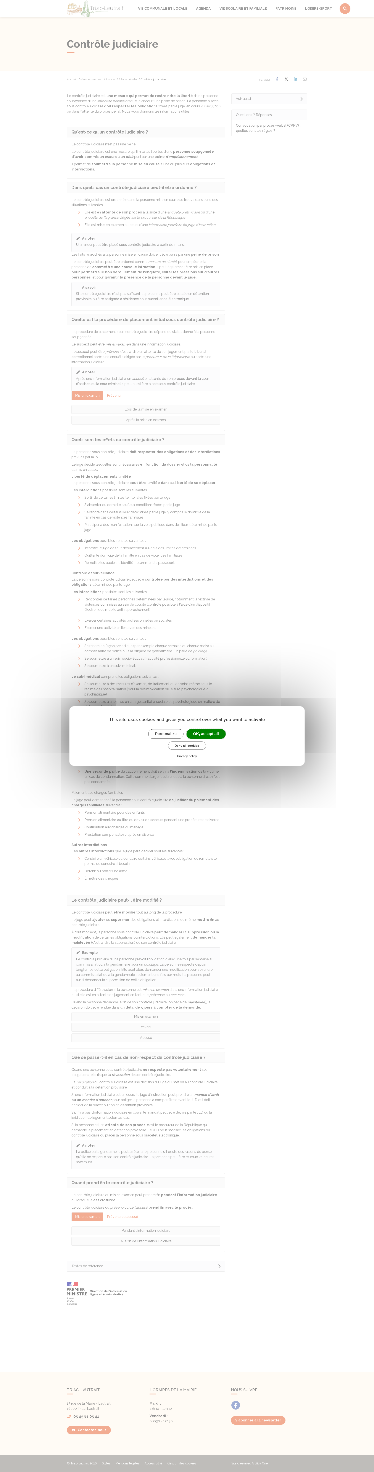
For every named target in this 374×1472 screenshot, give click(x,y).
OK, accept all (206, 734)
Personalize (166, 734)
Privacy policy (187, 756)
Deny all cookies (187, 745)
